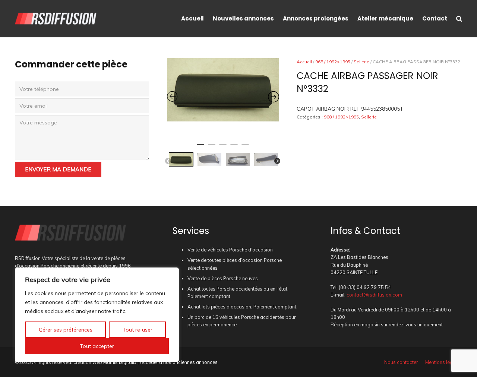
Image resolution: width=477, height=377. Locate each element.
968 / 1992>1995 (332, 61)
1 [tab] (200, 148)
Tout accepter (97, 346)
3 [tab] (223, 148)
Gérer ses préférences (65, 329)
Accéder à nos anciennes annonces (179, 362)
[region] (97, 314)
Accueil (304, 61)
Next (277, 161)
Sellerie (361, 61)
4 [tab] (234, 148)
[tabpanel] (223, 89)
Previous (168, 161)
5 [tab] (245, 148)
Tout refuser (137, 329)
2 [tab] (211, 148)
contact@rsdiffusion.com (374, 295)
